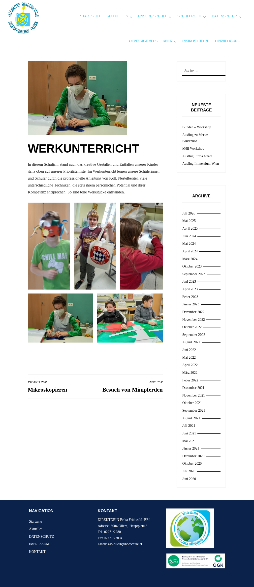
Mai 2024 (189, 243)
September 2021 (193, 410)
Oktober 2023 (192, 266)
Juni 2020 (189, 479)
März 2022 (189, 372)
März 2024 (189, 259)
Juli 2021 (188, 425)
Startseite (90, 16)
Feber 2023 (190, 297)
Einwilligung (227, 41)
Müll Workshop (193, 148)
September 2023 (193, 274)
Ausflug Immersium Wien (200, 163)
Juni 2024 (189, 236)
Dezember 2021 (193, 388)
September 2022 (193, 335)
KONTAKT (37, 552)
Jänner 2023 (190, 304)
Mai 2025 (189, 221)
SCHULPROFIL (189, 16)
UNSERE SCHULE (152, 16)
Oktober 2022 (192, 327)
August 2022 (191, 342)
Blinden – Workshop (196, 127)
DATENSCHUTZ (41, 536)
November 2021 (193, 395)
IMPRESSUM (39, 544)
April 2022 (190, 365)
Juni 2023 (189, 281)
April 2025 (190, 228)
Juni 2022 (189, 350)
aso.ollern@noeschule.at (125, 544)
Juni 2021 (189, 433)
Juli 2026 (188, 213)
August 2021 (191, 418)
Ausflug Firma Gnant (197, 156)
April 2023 (190, 289)
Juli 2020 (188, 471)
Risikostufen (195, 41)
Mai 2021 (189, 441)
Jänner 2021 (190, 448)
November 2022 (193, 319)
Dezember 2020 (193, 456)
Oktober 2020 (192, 463)
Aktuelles (118, 16)
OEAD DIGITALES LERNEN (150, 41)
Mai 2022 (189, 357)
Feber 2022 (190, 380)
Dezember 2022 (193, 312)
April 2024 (190, 251)
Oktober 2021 (192, 403)
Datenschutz (224, 16)
